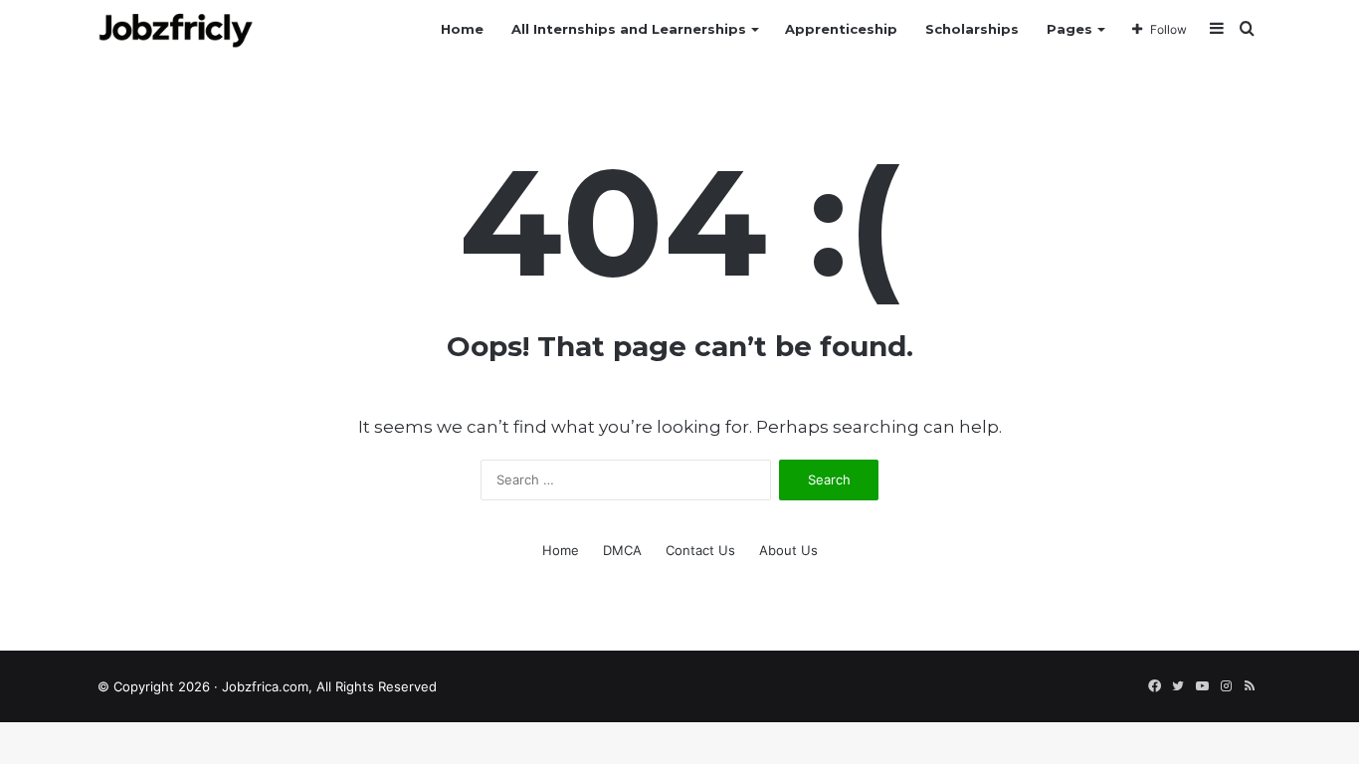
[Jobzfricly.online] (175, 29)
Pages (1069, 29)
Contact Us (700, 550)
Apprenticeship (841, 29)
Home (462, 29)
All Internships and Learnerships (628, 29)
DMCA (622, 550)
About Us (788, 550)
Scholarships (972, 29)
